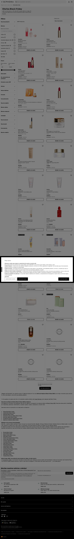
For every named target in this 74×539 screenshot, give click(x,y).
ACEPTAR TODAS (63, 279)
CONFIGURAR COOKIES (10, 279)
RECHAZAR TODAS (22, 279)
